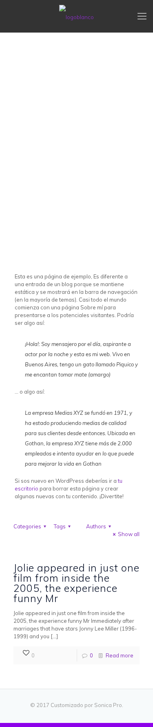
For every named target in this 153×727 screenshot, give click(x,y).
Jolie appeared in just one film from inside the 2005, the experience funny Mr (76, 582)
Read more (119, 655)
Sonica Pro (108, 705)
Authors (96, 526)
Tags (60, 526)
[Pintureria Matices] (76, 16)
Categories (27, 526)
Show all (129, 534)
